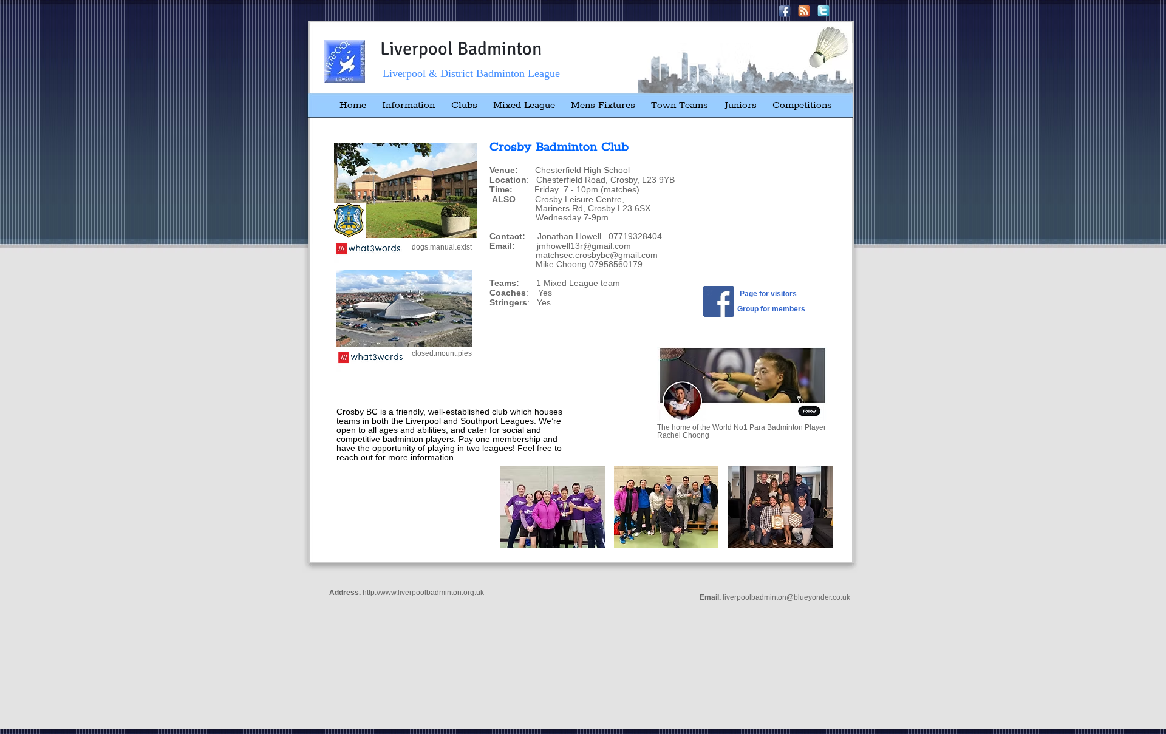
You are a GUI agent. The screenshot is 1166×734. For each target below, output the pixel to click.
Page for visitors (768, 294)
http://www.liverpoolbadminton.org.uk (423, 592)
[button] (552, 507)
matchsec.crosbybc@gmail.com (597, 255)
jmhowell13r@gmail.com (584, 246)
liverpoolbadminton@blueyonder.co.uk (786, 597)
